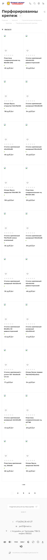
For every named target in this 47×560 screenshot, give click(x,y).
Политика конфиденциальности (25, 553)
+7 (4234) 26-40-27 (24, 522)
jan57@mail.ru (25, 526)
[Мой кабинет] (39, 4)
